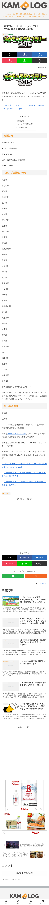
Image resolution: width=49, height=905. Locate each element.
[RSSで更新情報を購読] (36, 576)
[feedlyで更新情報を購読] (13, 576)
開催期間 (20, 121)
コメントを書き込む (24, 873)
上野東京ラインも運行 (16, 434)
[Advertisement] (24, 525)
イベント (7, 494)
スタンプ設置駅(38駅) (25, 124)
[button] (39, 60)
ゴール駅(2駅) (22, 127)
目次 (21, 116)
